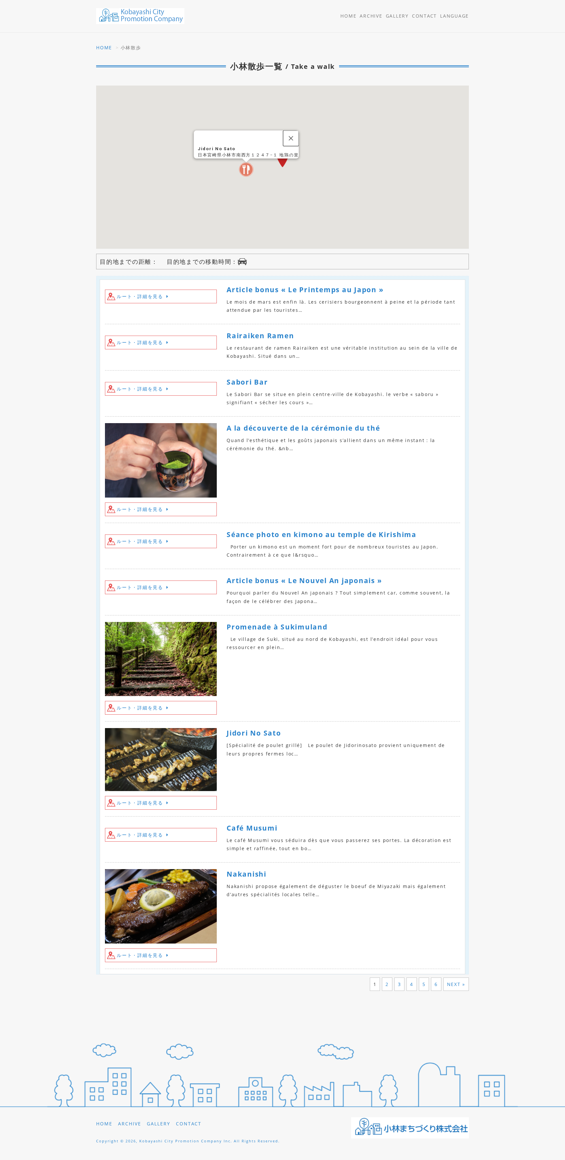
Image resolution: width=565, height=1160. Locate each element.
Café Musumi (252, 828)
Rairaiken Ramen (260, 335)
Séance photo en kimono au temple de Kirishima (322, 534)
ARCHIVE (371, 16)
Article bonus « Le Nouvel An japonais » (304, 580)
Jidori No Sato (254, 733)
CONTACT (424, 16)
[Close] (291, 138)
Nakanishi (246, 874)
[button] (246, 169)
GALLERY (397, 16)
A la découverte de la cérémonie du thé (303, 428)
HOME (348, 16)
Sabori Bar (247, 382)
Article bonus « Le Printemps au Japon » (305, 289)
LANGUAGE (454, 16)
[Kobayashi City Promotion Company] (140, 16)
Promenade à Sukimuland (277, 626)
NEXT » (456, 984)
